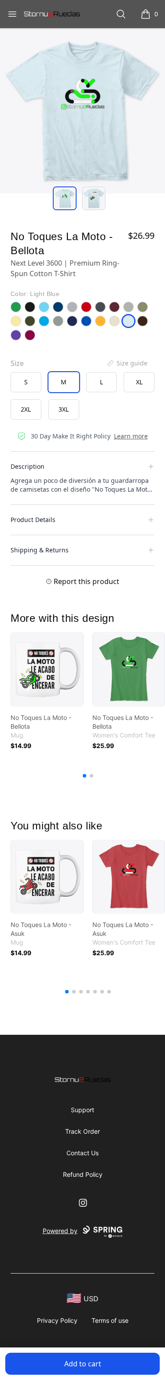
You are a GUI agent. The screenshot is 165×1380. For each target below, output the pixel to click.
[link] (47, 669)
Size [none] (17, 363)
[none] (126, 363)
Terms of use (110, 1320)
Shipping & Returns (40, 550)
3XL (64, 409)
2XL (26, 409)
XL (139, 382)
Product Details (33, 519)
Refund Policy (83, 1174)
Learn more (131, 436)
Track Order (82, 1131)
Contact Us (82, 1153)
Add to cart (82, 1364)
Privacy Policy (57, 1320)
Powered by (60, 1230)
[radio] (26, 382)
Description (27, 466)
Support (82, 1109)
